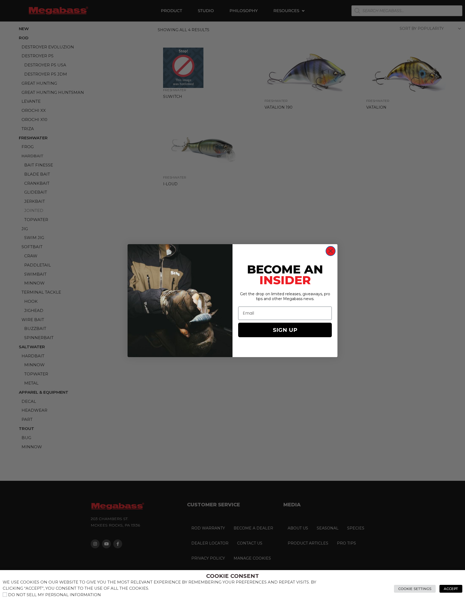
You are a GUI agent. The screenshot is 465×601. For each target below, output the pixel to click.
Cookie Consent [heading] (232, 576)
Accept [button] (451, 588)
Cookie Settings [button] (414, 588)
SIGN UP (285, 330)
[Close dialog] (330, 251)
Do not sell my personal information (54, 594)
